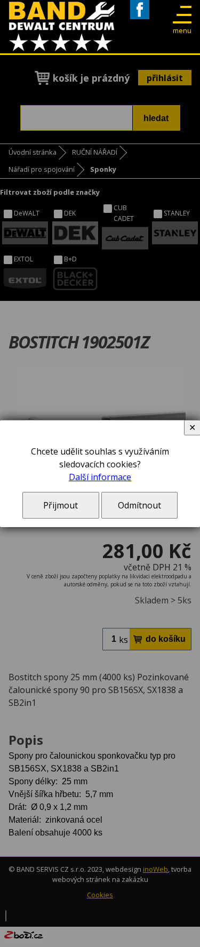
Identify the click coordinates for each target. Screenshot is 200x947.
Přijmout (60, 505)
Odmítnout (139, 505)
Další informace (100, 477)
